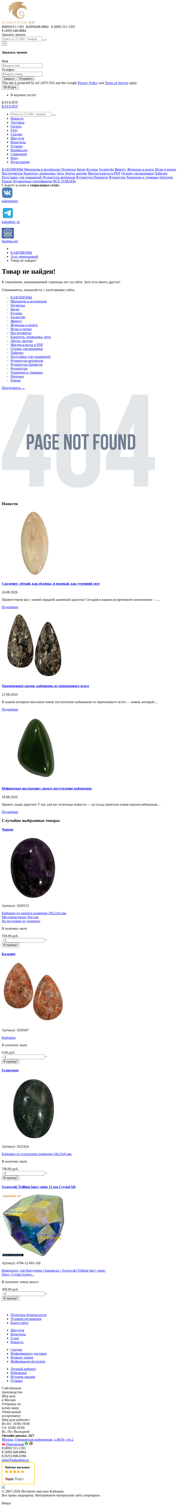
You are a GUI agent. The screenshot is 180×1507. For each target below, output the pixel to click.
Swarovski (106, 169)
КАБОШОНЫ (12, 169)
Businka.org (19, 150)
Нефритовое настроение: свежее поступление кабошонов (47, 788)
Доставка (17, 122)
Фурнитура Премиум (92, 177)
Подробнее (10, 607)
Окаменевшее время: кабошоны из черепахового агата (45, 686)
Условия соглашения (26, 1319)
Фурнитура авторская (59, 177)
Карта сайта (19, 1323)
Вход (14, 158)
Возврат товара (22, 1357)
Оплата (16, 126)
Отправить (26, 78)
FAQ (14, 130)
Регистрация (20, 162)
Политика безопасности (29, 1315)
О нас (15, 1338)
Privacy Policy (88, 83)
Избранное (19, 1373)
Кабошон (9, 1037)
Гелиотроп (10, 1070)
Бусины (92, 169)
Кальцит (9, 954)
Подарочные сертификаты (32, 181)
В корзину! (11, 945)
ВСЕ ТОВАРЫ (64, 181)
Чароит (8, 829)
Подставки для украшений (22, 177)
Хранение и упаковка (142, 177)
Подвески (68, 169)
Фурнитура (117, 177)
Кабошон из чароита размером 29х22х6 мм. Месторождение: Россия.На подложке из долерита (34, 917)
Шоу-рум (17, 138)
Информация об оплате (28, 1361)
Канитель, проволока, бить (43, 173)
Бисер (81, 169)
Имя (5, 61)
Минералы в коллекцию (42, 169)
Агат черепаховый (24, 256)
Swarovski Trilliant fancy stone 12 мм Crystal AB (39, 1187)
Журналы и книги (140, 169)
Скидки (16, 134)
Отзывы (17, 146)
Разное (7, 181)
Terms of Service (116, 83)
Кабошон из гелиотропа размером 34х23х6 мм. (37, 1154)
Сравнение (19, 154)
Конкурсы (18, 142)
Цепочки (166, 177)
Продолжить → (13, 388)
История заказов (23, 1377)
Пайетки (161, 173)
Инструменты (12, 173)
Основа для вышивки (137, 173)
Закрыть (9, 78)
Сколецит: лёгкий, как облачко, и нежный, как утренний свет (51, 583)
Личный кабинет (23, 1369)
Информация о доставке (29, 1353)
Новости (17, 118)
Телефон (8, 70)
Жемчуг (120, 169)
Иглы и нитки (165, 169)
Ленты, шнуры (76, 173)
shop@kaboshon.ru (15, 1460)
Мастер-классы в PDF (104, 173)
